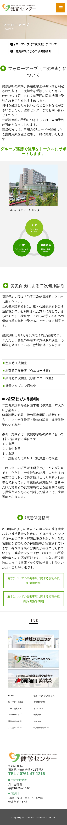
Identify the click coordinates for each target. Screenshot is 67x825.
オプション (38, 709)
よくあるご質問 (14, 727)
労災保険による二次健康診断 (33, 51)
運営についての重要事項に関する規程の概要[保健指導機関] (33, 599)
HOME (11, 696)
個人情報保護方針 (41, 727)
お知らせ (37, 721)
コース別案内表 (14, 709)
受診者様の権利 (14, 721)
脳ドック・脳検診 (15, 702)
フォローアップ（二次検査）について (33, 44)
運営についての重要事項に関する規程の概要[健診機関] (33, 580)
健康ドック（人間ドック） (45, 696)
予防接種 (37, 714)
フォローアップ (14, 714)
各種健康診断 (39, 702)
